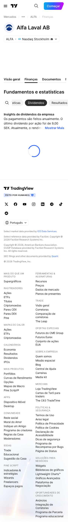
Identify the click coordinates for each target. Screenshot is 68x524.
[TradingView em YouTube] (24, 204)
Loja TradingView (46, 388)
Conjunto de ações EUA (47, 343)
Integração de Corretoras (44, 506)
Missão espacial (45, 360)
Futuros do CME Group (49, 333)
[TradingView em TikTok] (60, 204)
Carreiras (41, 372)
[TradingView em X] (6, 204)
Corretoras (42, 309)
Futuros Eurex (44, 337)
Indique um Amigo (15, 426)
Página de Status (46, 451)
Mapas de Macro (14, 386)
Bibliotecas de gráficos (50, 469)
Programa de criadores (18, 430)
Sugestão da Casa (15, 458)
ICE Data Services (46, 231)
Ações (7, 293)
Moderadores (12, 438)
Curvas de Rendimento (18, 377)
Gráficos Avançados (48, 478)
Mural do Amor (13, 421)
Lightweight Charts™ (48, 474)
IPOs (7, 362)
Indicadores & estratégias (12, 472)
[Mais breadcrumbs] (23, 16)
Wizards (9, 477)
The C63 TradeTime (48, 400)
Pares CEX (10, 309)
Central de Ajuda (46, 368)
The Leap (41, 321)
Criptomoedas (12, 305)
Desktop (9, 406)
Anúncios (41, 500)
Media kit (41, 377)
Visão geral (42, 305)
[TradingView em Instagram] (33, 204)
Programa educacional (49, 516)
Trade (7, 450)
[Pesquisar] (36, 6)
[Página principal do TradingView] (14, 6)
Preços (40, 285)
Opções (8, 382)
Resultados (10, 353)
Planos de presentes (48, 293)
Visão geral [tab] (12, 79)
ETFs (7, 297)
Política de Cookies (47, 427)
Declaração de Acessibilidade (44, 433)
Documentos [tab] (51, 79)
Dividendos (11, 357)
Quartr (55, 256)
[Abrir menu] (5, 6)
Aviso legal (42, 419)
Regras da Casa (13, 434)
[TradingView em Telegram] (51, 204)
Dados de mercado (47, 289)
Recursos (41, 281)
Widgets (41, 465)
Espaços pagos (13, 486)
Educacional (11, 454)
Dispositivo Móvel (14, 402)
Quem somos (44, 356)
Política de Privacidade (50, 423)
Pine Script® (11, 390)
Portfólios (9, 373)
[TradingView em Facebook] (15, 204)
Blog (38, 364)
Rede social (11, 417)
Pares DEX (10, 313)
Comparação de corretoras (45, 315)
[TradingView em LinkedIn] (42, 204)
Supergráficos (12, 281)
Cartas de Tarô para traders (48, 394)
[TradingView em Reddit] (6, 213)
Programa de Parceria (49, 512)
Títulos (8, 301)
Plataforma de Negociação (44, 484)
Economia (10, 349)
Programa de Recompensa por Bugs (49, 445)
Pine (6, 317)
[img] (51, 39)
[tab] (12, 103)
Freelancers (11, 481)
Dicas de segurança (48, 439)
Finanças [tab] (31, 79)
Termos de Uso (45, 415)
